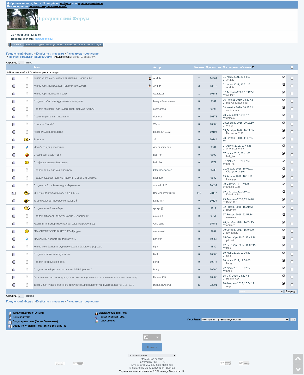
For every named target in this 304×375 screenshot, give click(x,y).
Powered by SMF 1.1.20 (152, 362)
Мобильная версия (152, 359)
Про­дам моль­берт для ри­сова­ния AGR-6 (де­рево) (63, 269)
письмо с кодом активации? (48, 6)
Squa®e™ (89, 56)
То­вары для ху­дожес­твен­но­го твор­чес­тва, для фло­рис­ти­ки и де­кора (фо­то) (78, 284)
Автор (157, 67)
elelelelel (158, 216)
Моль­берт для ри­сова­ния (49, 147)
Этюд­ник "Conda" (44, 124)
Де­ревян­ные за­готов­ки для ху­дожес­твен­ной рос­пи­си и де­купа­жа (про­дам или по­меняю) (85, 277)
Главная (17, 45)
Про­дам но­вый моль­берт (48, 208)
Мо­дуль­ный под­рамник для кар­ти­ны (55, 239)
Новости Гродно (35, 45)
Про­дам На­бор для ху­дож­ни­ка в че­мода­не (58, 101)
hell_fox (157, 154)
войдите (65, 3)
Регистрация (94, 45)
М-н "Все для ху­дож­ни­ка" (48, 193)
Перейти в (193, 319)
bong (156, 269)
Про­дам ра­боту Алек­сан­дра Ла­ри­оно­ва (57, 185)
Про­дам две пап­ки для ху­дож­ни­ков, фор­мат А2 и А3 (64, 108)
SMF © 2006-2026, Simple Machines (152, 364)
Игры (59, 45)
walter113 (158, 93)
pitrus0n (157, 239)
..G (154, 139)
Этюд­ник (39, 139)
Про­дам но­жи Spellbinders (49, 261)
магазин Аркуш (162, 284)
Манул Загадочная (164, 101)
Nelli (155, 254)
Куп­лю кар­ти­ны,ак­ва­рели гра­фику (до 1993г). (60, 85)
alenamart (159, 231)
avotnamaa (159, 108)
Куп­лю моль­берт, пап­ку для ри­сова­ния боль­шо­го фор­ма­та (68, 246)
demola (157, 116)
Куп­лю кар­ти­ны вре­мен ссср (50, 93)
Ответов (199, 67)
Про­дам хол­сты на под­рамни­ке (52, 254)
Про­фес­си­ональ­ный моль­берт (52, 162)
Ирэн (156, 246)
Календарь (70, 45)
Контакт (152, 347)
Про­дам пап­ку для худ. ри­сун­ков (53, 170)
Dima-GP (158, 200)
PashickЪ (76, 56)
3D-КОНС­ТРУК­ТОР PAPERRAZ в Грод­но (57, 231)
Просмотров (213, 67)
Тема (37, 67)
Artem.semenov (162, 147)
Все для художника (164, 193)
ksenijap (158, 177)
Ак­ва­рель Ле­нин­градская (48, 131)
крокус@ (158, 208)
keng (156, 261)
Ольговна (158, 223)
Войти (82, 45)
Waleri (156, 124)
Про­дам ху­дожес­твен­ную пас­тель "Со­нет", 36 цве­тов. (65, 177)
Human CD (159, 277)
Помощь (50, 45)
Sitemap (170, 367)
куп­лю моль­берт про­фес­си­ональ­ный (55, 200)
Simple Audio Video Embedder (146, 367)
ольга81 (231, 225)
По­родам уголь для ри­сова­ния (51, 116)
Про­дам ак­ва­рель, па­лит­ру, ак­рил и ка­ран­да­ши (61, 216)
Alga (228, 286)
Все (75, 193)
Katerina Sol (233, 194)
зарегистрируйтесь (90, 3)
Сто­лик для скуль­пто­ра (47, 154)
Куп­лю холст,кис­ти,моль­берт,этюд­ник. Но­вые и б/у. (63, 78)
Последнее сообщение (237, 67)
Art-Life (157, 78)
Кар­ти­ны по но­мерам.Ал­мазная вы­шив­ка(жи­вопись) (64, 223)
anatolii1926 (160, 185)
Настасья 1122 (162, 131)
